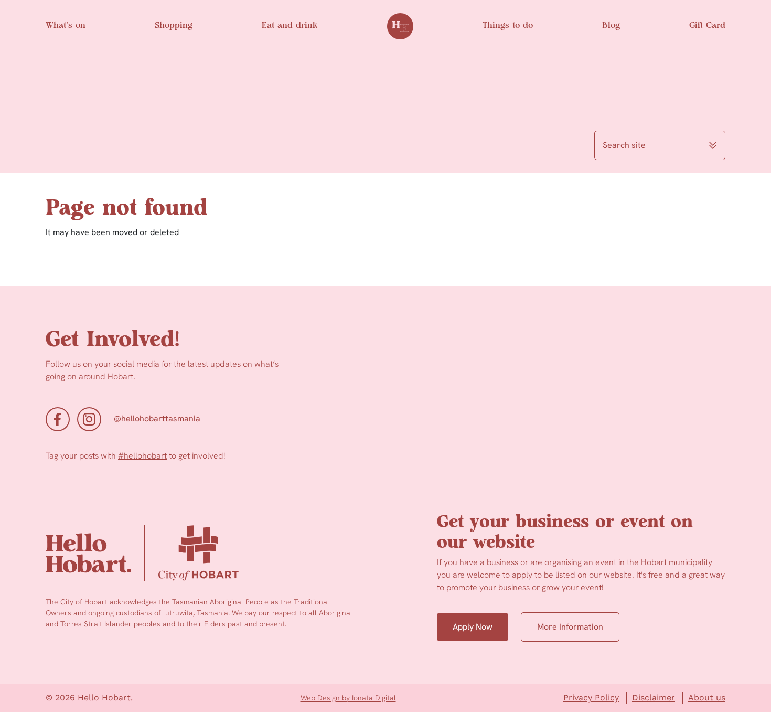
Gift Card (707, 26)
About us (706, 698)
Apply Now (472, 626)
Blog (611, 26)
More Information (570, 626)
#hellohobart (142, 455)
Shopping (173, 26)
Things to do (508, 26)
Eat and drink (289, 26)
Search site (624, 145)
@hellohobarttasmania (157, 418)
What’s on (65, 26)
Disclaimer (653, 698)
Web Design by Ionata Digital (348, 698)
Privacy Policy (591, 698)
